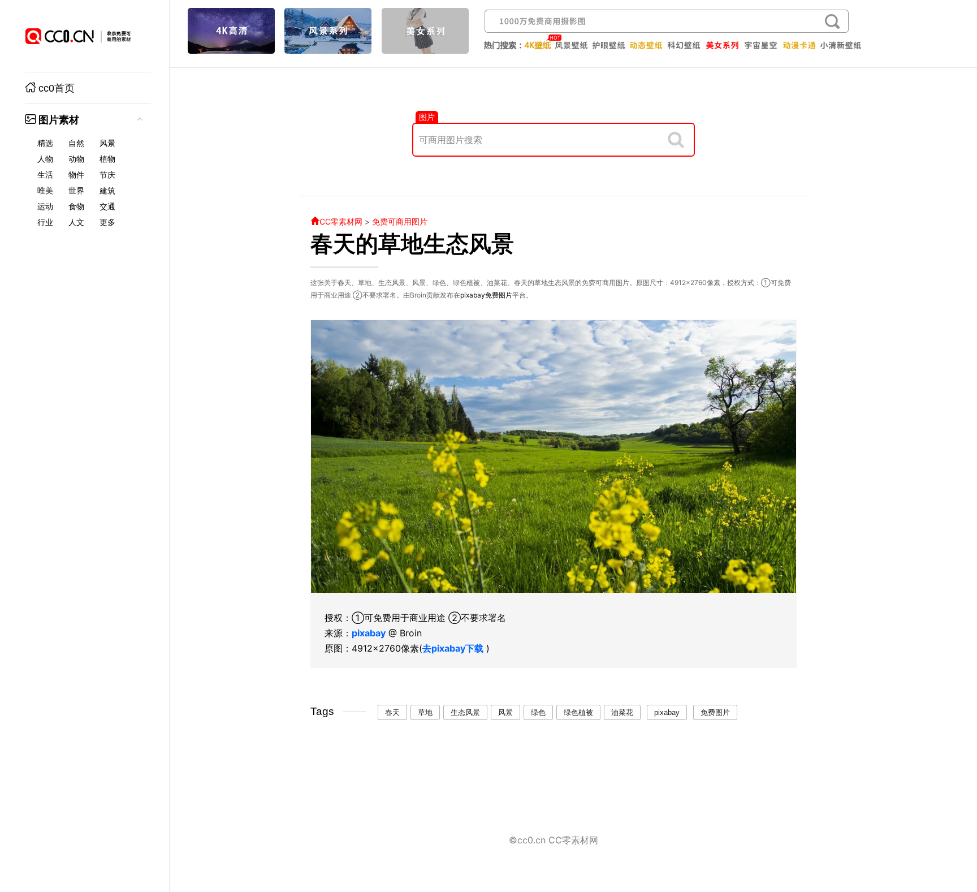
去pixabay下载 (452, 648)
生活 (45, 174)
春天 (392, 712)
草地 (425, 712)
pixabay (472, 295)
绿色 (538, 712)
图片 (427, 117)
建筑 (107, 190)
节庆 (107, 174)
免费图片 (498, 295)
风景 (107, 143)
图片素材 (58, 120)
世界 (76, 190)
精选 (45, 143)
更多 (107, 222)
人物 (45, 158)
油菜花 (622, 712)
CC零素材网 (340, 221)
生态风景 (465, 712)
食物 (76, 206)
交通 (107, 206)
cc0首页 (56, 88)
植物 (107, 158)
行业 (45, 222)
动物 (76, 158)
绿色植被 (578, 712)
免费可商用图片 (399, 221)
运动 (45, 206)
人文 (76, 222)
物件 (76, 174)
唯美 (45, 190)
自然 (76, 143)
